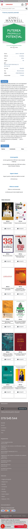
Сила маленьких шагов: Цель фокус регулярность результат (8, 322)
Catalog (3, 491)
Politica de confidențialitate (19, 523)
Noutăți (3, 423)
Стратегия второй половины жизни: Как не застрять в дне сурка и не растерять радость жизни (8, 387)
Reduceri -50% (5, 499)
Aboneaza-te (22, 408)
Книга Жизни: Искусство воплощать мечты (20, 354)
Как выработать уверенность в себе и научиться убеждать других (20, 289)
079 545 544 (9, 418)
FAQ (2, 433)
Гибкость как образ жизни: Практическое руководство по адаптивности (8, 354)
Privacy (24, 516)
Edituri (3, 496)
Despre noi (4, 482)
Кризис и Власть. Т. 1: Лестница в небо (20, 256)
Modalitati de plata (6, 461)
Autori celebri (5, 494)
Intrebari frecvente (6, 468)
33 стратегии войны (8, 255)
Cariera (3, 430)
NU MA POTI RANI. (8, 223)
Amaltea (21, 56)
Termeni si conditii (17, 516)
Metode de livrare (5, 464)
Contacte (3, 428)
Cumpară (8, 228)
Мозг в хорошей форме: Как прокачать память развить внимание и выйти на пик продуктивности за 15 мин (20, 322)
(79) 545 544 (23, 1)
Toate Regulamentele (7, 442)
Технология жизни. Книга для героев (8, 289)
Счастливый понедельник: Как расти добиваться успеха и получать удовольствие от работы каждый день (20, 387)
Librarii (2, 425)
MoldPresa (6, 517)
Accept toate (21, 526)
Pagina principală (6, 479)
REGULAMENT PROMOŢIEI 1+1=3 (9, 451)
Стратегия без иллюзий (20, 223)
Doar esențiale (7, 526)
